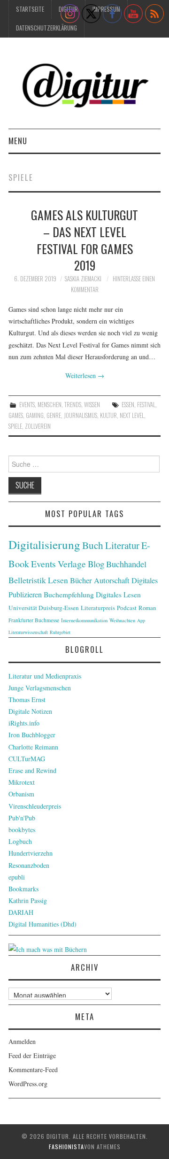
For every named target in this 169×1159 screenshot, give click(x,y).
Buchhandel (126, 564)
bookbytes (21, 829)
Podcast (127, 607)
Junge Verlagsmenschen (39, 687)
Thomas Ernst (27, 699)
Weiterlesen (84, 375)
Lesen (58, 580)
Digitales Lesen (118, 594)
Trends (72, 404)
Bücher (81, 580)
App (141, 620)
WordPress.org (27, 1083)
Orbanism (21, 793)
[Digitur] (84, 86)
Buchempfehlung (69, 594)
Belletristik (27, 580)
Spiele (15, 426)
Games (15, 415)
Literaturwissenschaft (28, 632)
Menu (17, 141)
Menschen (49, 404)
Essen (128, 404)
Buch (92, 545)
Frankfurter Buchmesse (33, 620)
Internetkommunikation (84, 620)
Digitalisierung (44, 544)
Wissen (92, 404)
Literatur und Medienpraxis (44, 676)
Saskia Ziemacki (83, 278)
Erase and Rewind (32, 770)
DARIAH (20, 912)
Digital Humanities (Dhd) (42, 923)
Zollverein (38, 426)
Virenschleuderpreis (34, 806)
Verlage (72, 564)
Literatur (122, 545)
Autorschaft (112, 580)
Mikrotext (21, 782)
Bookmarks (23, 888)
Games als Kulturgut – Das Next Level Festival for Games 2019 (84, 240)
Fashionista (66, 1146)
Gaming (35, 415)
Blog (96, 564)
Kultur (108, 415)
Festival (146, 404)
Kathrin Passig (27, 900)
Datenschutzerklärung (46, 27)
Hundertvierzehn (30, 853)
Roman (147, 607)
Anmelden (22, 1041)
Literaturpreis (98, 607)
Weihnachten (122, 620)
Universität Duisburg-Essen (43, 607)
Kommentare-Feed (33, 1069)
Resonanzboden (28, 865)
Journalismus (80, 415)
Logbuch (20, 841)
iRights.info (23, 723)
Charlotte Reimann (33, 746)
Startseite (30, 9)
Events (27, 404)
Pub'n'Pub (21, 817)
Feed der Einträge (32, 1055)
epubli (16, 877)
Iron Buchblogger (31, 734)
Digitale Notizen (30, 711)
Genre (53, 415)
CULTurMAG (26, 758)
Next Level (132, 415)
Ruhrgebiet (60, 632)
